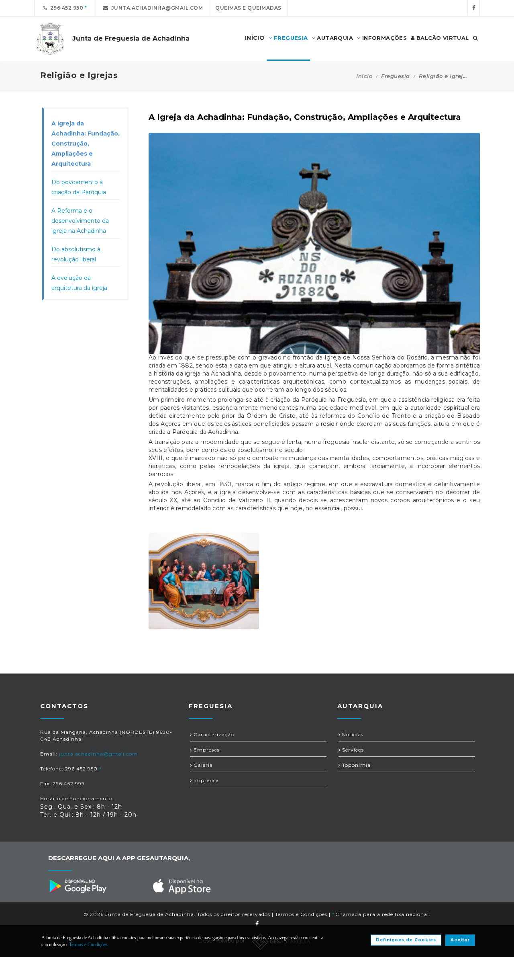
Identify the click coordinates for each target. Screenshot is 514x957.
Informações (383, 38)
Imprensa (205, 780)
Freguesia (290, 38)
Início (364, 76)
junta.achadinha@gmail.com (155, 8)
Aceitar (460, 940)
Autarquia (334, 38)
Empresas (206, 750)
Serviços (352, 750)
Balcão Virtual (442, 38)
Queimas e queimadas (248, 8)
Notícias (352, 734)
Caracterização (213, 734)
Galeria (202, 765)
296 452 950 (65, 8)
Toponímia (356, 765)
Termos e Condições (301, 914)
